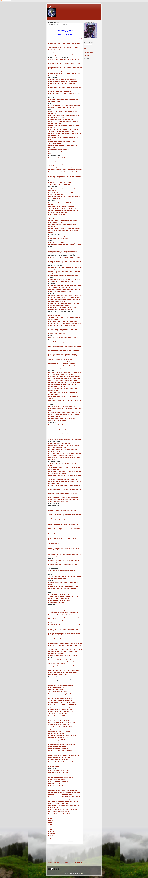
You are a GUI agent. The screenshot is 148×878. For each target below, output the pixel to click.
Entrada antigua (78, 862)
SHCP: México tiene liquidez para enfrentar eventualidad (64, 439)
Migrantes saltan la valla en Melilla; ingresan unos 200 (64, 228)
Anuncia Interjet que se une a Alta (58, 501)
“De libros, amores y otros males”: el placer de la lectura (65, 649)
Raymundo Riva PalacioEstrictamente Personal (62, 761)
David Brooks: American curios (57, 753)
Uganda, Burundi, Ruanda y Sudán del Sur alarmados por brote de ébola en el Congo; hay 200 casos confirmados (64, 588)
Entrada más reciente (53, 862)
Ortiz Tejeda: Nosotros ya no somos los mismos (62, 722)
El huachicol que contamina (56, 333)
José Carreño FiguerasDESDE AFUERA (60, 698)
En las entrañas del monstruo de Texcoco (60, 119)
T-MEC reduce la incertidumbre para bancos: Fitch (63, 479)
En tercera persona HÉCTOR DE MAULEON (61, 711)
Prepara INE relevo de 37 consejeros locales (61, 182)
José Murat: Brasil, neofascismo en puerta (60, 799)
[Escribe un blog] (69, 841)
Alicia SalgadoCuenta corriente (58, 779)
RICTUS (50, 835)
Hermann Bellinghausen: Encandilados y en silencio (63, 814)
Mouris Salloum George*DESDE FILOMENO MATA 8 (63, 755)
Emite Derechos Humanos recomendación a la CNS (63, 275)
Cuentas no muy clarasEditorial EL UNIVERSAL (62, 672)
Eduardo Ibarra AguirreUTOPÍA (57, 742)
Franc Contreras (87, 48)
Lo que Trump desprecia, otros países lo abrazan (62, 508)
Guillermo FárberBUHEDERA (57, 746)
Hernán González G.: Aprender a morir (59, 757)
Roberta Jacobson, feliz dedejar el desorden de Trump (64, 171)
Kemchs (50, 820)
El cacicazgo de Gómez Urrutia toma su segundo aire (63, 424)
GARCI (50, 825)
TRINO (50, 829)
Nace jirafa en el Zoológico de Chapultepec (61, 659)
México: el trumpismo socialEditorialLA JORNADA (63, 670)
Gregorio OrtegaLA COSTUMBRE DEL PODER (62, 702)
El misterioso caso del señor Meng (58, 594)
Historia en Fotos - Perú (88, 49)
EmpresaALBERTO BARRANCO (58, 781)
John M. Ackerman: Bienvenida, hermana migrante (63, 801)
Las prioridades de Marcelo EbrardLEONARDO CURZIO (64, 792)
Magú (50, 838)
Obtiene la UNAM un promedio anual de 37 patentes (63, 337)
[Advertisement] (65, 853)
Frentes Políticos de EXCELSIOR (57, 674)
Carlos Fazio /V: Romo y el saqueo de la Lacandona (63, 809)
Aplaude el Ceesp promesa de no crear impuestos (63, 499)
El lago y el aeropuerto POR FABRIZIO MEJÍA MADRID (64, 797)
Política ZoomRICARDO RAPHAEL (58, 737)
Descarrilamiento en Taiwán (56, 602)
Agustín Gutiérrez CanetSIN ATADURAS (60, 726)
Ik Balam (86, 51)
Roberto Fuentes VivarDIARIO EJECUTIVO (61, 731)
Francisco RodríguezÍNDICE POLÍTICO (60, 709)
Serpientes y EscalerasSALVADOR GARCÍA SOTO (63, 729)
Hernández (51, 831)
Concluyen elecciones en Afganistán (59, 600)
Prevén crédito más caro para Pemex (59, 443)
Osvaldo (50, 822)
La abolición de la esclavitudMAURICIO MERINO (62, 790)
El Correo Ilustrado (53, 766)
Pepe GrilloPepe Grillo (55, 689)
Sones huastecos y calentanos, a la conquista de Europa (65, 643)
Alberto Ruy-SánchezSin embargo (58, 720)
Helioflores (51, 833)
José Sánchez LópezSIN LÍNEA (57, 740)
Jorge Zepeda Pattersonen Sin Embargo (60, 700)
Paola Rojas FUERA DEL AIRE (57, 718)
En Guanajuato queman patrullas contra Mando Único (64, 376)
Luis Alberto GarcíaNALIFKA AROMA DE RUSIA (62, 735)
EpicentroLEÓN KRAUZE (56, 764)
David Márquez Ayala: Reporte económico (60, 777)
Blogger (82, 873)
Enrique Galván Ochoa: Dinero (57, 786)
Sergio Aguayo (87, 55)
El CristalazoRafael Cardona (57, 696)
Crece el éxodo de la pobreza (56, 214)
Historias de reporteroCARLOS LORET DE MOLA (63, 705)
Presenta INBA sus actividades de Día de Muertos (62, 655)
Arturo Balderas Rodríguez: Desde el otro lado (61, 744)
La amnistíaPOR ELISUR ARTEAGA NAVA (60, 794)
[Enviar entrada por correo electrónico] (66, 841)
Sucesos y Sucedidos (52, 10)
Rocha (50, 818)
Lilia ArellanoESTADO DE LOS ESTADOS (60, 751)
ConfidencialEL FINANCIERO (57, 687)
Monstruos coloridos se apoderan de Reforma (61, 406)
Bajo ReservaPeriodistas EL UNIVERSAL (60, 685)
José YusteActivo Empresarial (57, 775)
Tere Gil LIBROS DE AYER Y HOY (58, 713)
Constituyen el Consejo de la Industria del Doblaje (63, 666)
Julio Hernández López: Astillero (57, 691)
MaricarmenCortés (54, 783)
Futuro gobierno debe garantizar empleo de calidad (63, 497)
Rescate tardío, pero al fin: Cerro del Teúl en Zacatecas (64, 382)
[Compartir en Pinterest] (72, 841)
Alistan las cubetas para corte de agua (59, 91)
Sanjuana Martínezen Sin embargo (58, 724)
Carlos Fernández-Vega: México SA (58, 770)
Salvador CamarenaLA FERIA (57, 716)
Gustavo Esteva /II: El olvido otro (58, 803)
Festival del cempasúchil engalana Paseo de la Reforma (64, 412)
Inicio (66, 862)
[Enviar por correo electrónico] (68, 841)
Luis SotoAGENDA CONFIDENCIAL (58, 759)
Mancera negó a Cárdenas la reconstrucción (61, 55)
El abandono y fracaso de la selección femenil (61, 615)
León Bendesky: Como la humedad (58, 811)
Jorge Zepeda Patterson (88, 52)
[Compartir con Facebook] (71, 841)
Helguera (51, 827)
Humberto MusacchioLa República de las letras (62, 694)
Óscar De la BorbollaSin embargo (58, 748)
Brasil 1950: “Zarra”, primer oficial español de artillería (64, 625)
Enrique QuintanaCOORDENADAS (58, 772)
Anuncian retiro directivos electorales (59, 184)
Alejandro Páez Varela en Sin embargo (59, 707)
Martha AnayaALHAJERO (56, 733)
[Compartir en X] (70, 841)
